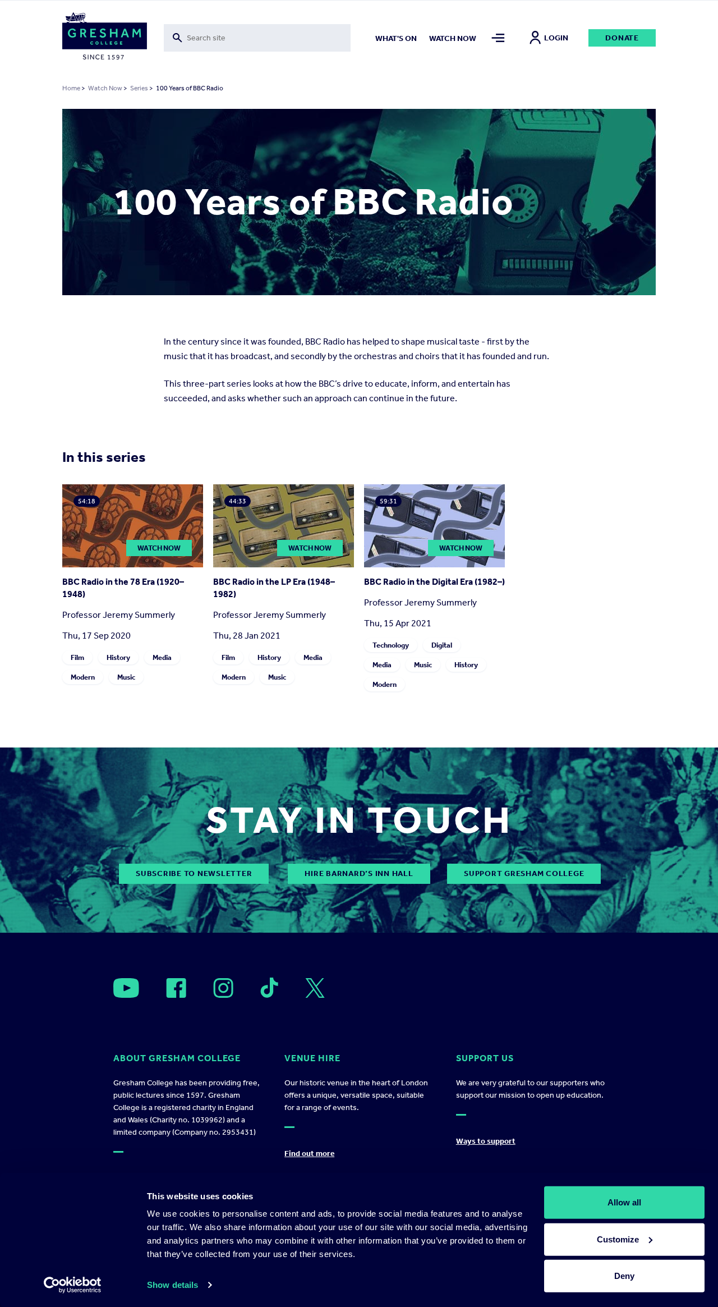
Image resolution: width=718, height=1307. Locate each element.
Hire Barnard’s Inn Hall (359, 873)
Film (77, 657)
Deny (624, 1276)
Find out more (309, 1153)
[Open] (126, 988)
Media (162, 657)
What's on (396, 38)
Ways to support (486, 1141)
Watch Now (105, 88)
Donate (622, 38)
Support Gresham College (524, 873)
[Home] (104, 38)
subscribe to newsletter (194, 873)
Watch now (452, 38)
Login (556, 38)
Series (139, 88)
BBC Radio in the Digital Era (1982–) (434, 581)
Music (126, 677)
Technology (390, 645)
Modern (83, 677)
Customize (618, 1239)
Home (71, 88)
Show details (172, 1285)
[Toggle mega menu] (497, 38)
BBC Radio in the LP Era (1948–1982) (274, 587)
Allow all (624, 1202)
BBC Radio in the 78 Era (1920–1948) (123, 587)
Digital (441, 645)
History (118, 657)
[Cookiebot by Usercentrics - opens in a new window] (73, 1285)
